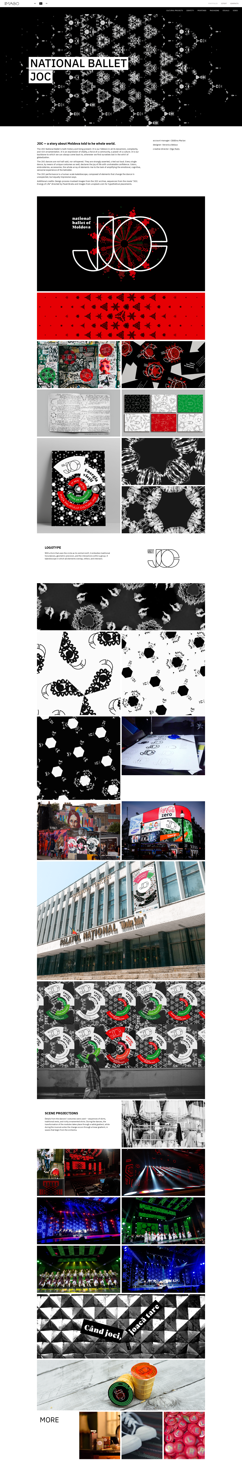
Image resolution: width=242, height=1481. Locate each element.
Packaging (214, 10)
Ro (35, 3)
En (41, 3)
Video (235, 10)
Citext (224, 3)
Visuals (226, 10)
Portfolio (213, 3)
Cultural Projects (174, 10)
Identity (190, 10)
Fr (46, 3)
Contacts (234, 3)
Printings (201, 10)
